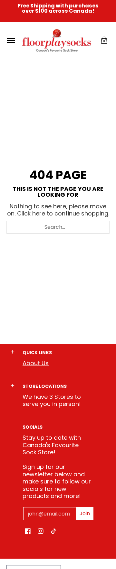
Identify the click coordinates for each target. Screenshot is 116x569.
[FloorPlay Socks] (56, 40)
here (38, 213)
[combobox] (58, 227)
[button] (104, 40)
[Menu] (10, 40)
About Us (36, 363)
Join (85, 513)
